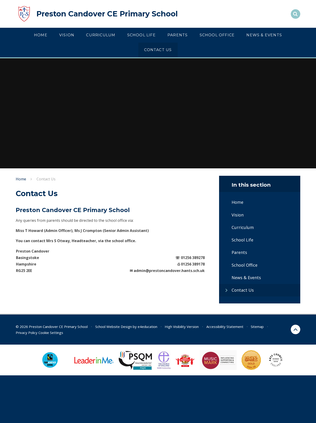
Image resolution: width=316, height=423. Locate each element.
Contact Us (46, 179)
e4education (147, 326)
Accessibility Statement (224, 326)
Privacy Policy (26, 332)
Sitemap (257, 326)
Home (21, 179)
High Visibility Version (182, 326)
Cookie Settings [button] (50, 332)
